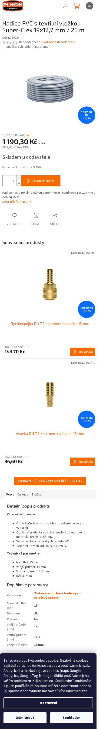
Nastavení (48, 702)
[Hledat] (65, 5)
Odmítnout (25, 717)
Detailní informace (14, 201)
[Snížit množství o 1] (19, 183)
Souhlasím (71, 717)
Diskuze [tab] (22, 494)
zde (84, 691)
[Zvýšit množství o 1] (19, 178)
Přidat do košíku (44, 181)
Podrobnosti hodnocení (58, 42)
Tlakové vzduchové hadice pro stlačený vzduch (57, 595)
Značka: (27, 46)
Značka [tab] (37, 494)
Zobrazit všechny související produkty (50, 481)
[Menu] (89, 5)
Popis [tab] (10, 494)
